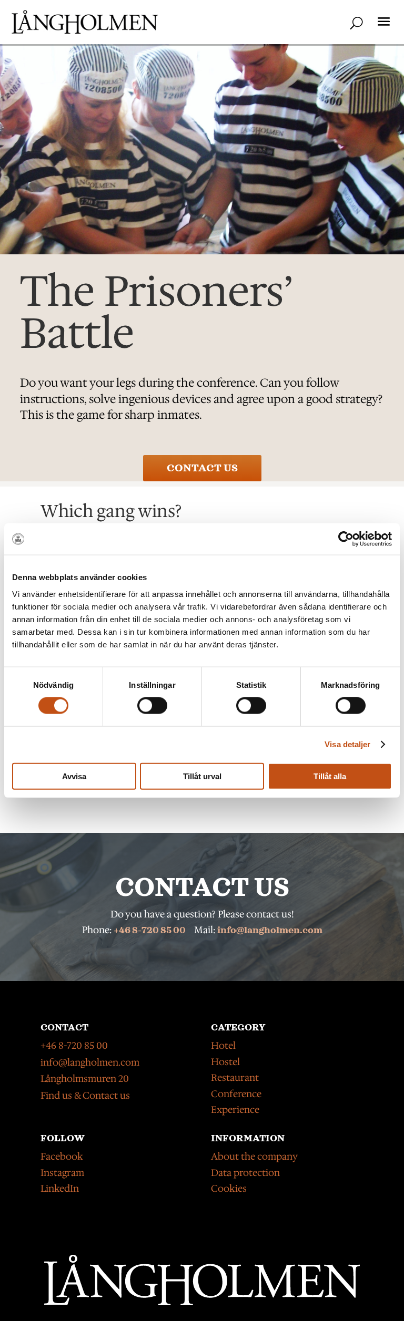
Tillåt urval (202, 775)
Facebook (62, 1156)
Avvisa (74, 775)
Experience (235, 1109)
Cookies (229, 1188)
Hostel (225, 1062)
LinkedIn (60, 1188)
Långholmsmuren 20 (85, 1078)
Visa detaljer (347, 744)
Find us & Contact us (85, 1095)
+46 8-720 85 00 (150, 930)
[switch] (152, 705)
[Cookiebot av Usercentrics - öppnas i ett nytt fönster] (346, 539)
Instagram (62, 1173)
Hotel (223, 1045)
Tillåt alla (330, 775)
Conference (236, 1094)
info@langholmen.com (269, 930)
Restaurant (235, 1077)
